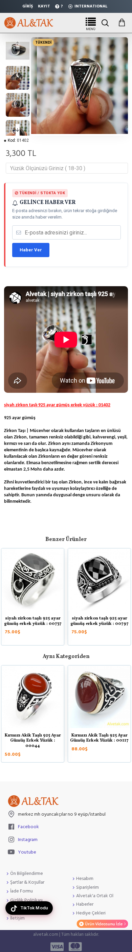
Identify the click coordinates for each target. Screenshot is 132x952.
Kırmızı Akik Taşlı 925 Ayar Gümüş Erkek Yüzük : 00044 (32, 741)
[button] (18, 43)
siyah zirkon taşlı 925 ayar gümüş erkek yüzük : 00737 (33, 621)
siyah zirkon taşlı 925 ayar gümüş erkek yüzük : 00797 (99, 621)
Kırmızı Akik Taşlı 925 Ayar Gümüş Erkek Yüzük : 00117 (99, 738)
